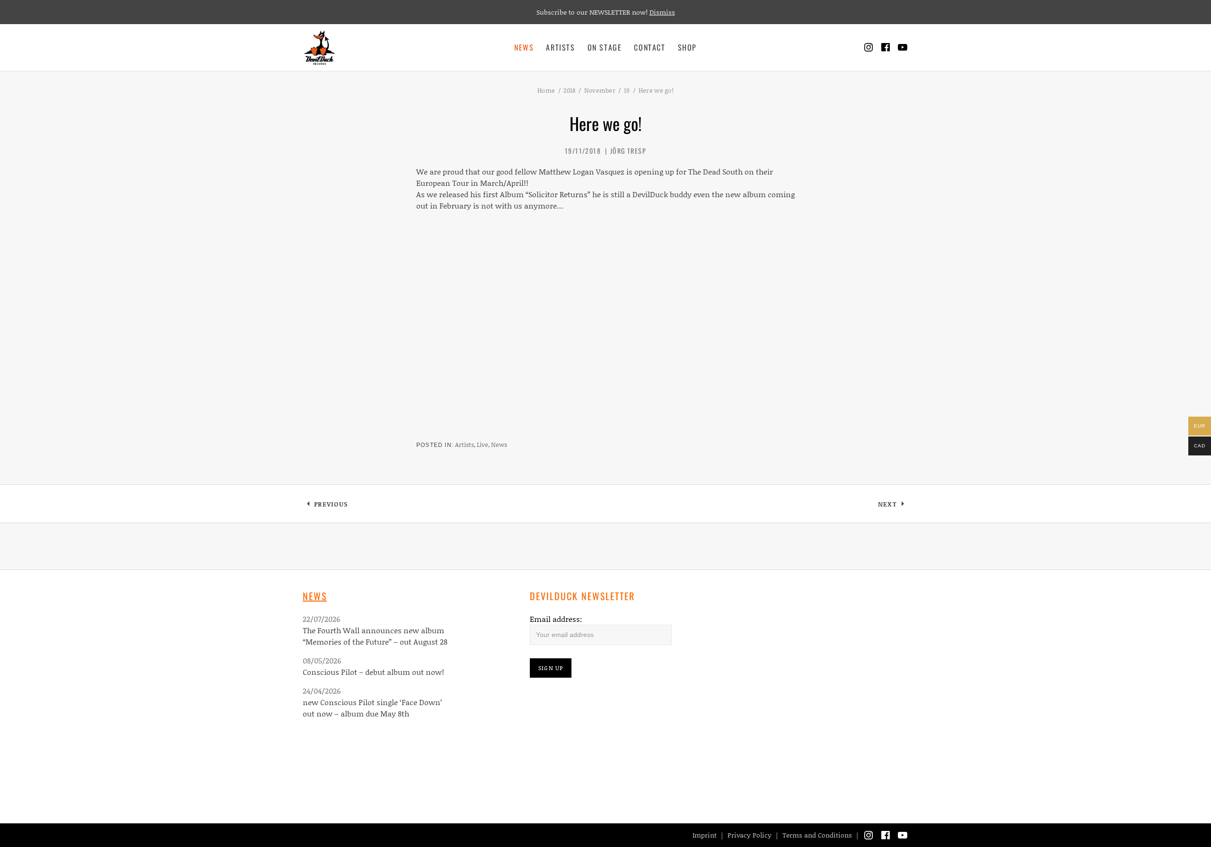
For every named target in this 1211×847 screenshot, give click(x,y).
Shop (687, 47)
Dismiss (662, 12)
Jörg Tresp (628, 151)
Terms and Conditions (817, 835)
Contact (649, 47)
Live (482, 444)
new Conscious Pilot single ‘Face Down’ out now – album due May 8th (372, 708)
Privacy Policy (750, 835)
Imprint (705, 835)
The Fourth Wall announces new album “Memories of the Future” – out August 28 (375, 636)
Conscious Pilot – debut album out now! (373, 671)
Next (893, 506)
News (524, 47)
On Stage (605, 47)
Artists (560, 47)
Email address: (556, 618)
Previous (331, 506)
